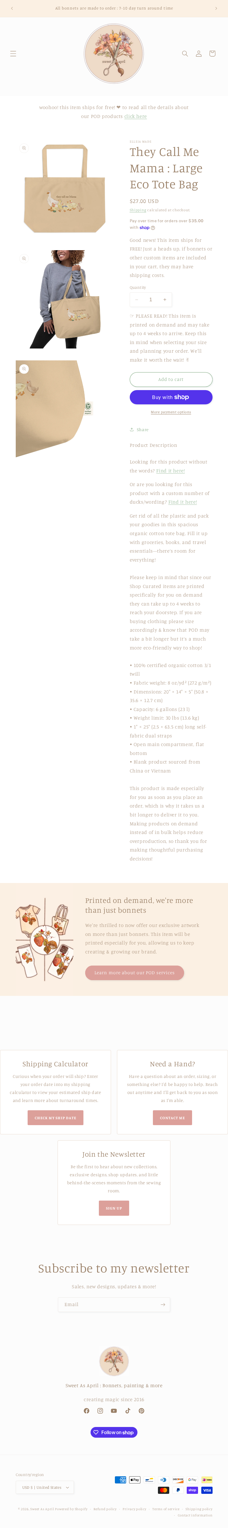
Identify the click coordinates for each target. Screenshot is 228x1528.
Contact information (195, 1515)
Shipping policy (199, 1509)
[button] (13, 53)
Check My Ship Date (56, 1117)
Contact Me (172, 1117)
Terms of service (166, 1509)
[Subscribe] (163, 1304)
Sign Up (114, 1208)
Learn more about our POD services (134, 972)
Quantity (138, 287)
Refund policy (105, 1509)
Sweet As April (42, 1509)
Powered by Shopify (71, 1509)
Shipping (138, 210)
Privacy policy (134, 1509)
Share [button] (143, 429)
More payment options (171, 412)
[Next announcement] (216, 8)
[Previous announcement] (11, 8)
